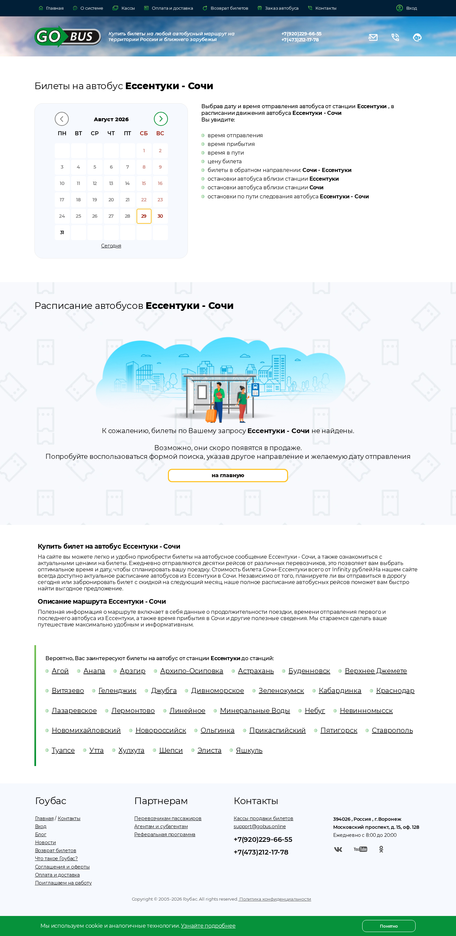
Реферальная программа (164, 834)
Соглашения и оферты (62, 867)
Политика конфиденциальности (274, 899)
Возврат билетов (55, 851)
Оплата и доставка (57, 875)
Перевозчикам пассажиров (168, 818)
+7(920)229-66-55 (301, 34)
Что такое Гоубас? (56, 859)
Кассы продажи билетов (263, 818)
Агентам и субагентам (161, 826)
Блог (40, 834)
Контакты (69, 818)
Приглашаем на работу (63, 883)
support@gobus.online (260, 826)
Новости (45, 842)
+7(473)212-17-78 (300, 40)
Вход (40, 826)
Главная (44, 818)
